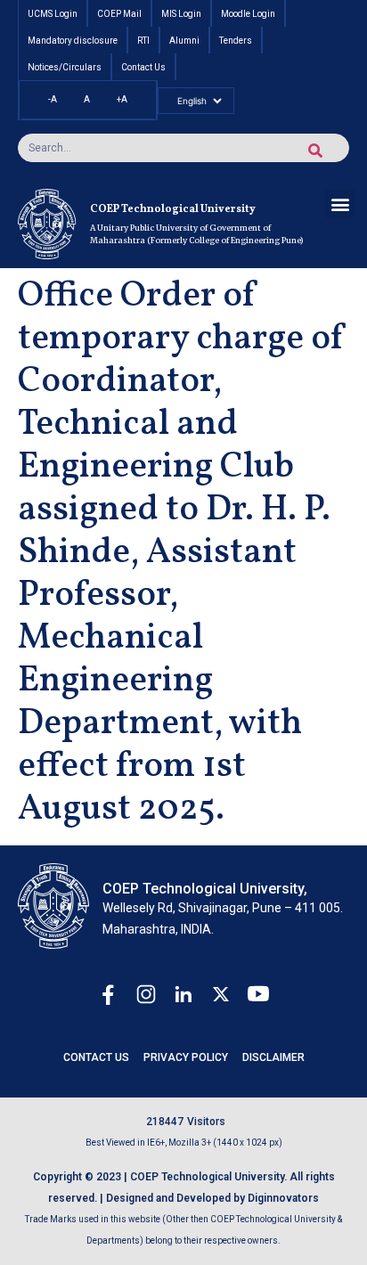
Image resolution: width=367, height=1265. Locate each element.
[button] (340, 203)
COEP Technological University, (204, 888)
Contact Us (96, 1057)
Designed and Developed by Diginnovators (212, 1198)
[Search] (315, 151)
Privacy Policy (185, 1057)
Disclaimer (273, 1057)
